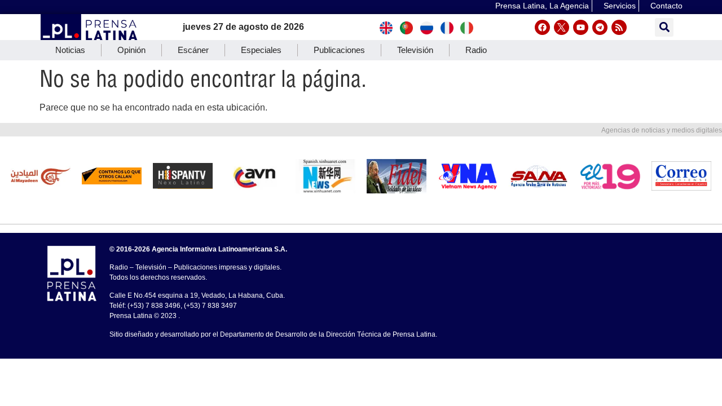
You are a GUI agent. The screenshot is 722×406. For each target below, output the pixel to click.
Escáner (193, 50)
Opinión (131, 50)
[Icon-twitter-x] (561, 27)
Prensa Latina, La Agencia (542, 5)
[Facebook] (542, 27)
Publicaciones (339, 50)
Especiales (261, 50)
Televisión (415, 50)
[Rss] (619, 27)
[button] (664, 27)
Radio (476, 50)
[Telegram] (599, 27)
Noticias (70, 50)
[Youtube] (580, 27)
